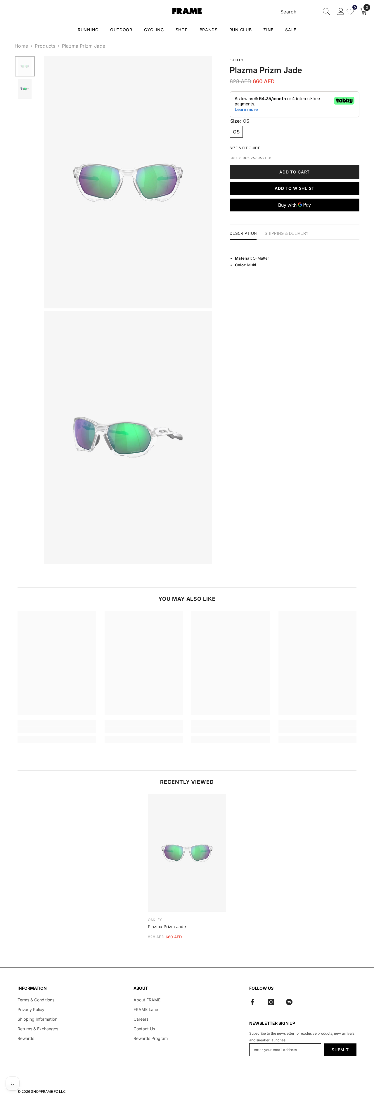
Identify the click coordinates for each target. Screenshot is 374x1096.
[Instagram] (271, 1002)
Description (243, 233)
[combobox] (299, 11)
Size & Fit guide (245, 148)
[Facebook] (252, 1002)
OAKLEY (236, 60)
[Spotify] (289, 1002)
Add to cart (294, 171)
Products (45, 46)
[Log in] (340, 11)
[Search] (305, 11)
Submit (340, 1049)
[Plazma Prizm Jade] (187, 853)
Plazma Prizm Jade (167, 926)
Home (21, 46)
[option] (25, 66)
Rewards (26, 1038)
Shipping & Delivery (287, 233)
